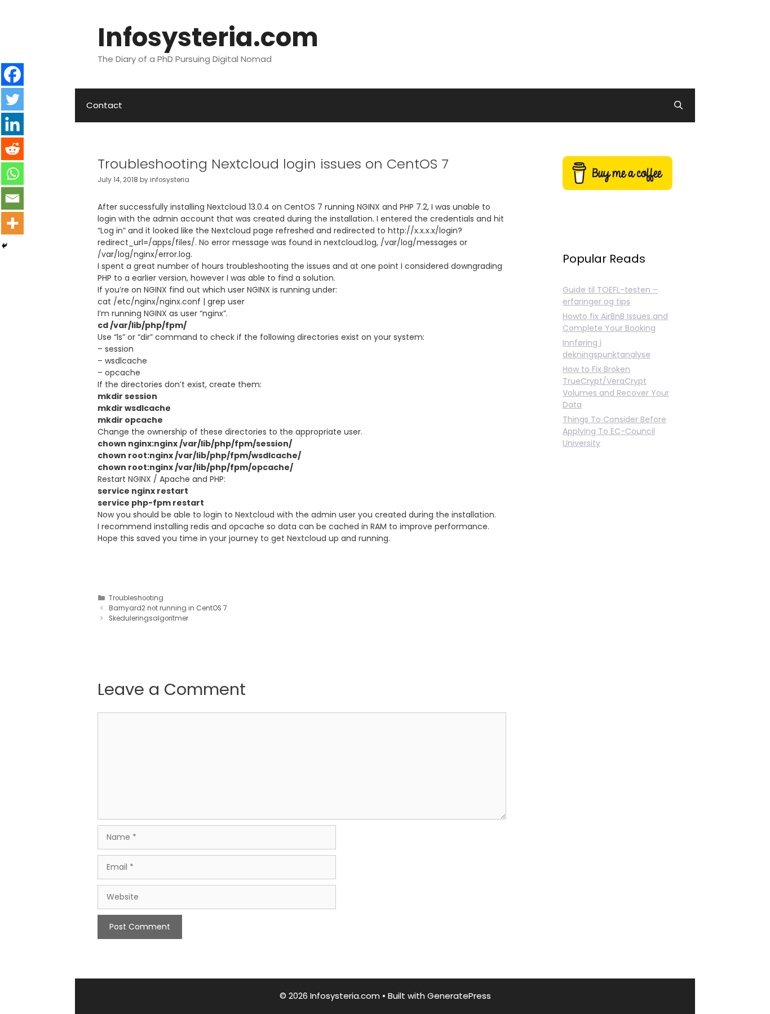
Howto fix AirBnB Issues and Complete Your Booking (615, 322)
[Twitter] (12, 99)
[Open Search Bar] (678, 105)
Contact (104, 105)
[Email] (12, 198)
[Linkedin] (12, 124)
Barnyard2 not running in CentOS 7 (168, 608)
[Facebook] (12, 74)
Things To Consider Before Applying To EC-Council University (614, 431)
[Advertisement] (617, 677)
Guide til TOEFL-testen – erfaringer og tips (610, 295)
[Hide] (4, 245)
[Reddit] (12, 149)
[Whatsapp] (12, 173)
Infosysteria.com (208, 37)
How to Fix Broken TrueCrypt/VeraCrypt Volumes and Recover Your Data (616, 387)
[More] (12, 223)
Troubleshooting (136, 598)
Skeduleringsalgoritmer (148, 618)
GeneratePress (459, 996)
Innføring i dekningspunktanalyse (606, 348)
